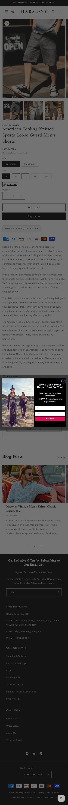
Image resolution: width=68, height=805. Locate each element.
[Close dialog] (64, 381)
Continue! (50, 419)
